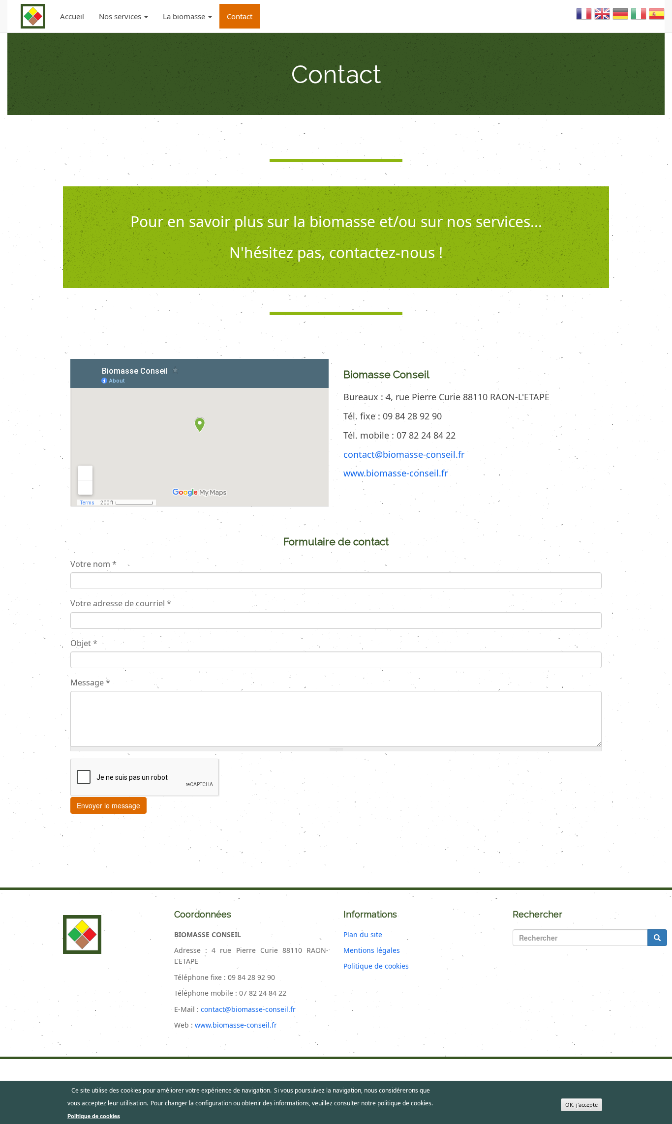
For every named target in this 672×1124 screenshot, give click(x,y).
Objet (83, 643)
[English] (602, 18)
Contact (239, 16)
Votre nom (93, 564)
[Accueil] (33, 16)
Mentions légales (371, 950)
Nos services (121, 16)
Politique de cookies (376, 966)
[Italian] (638, 18)
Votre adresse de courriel (120, 603)
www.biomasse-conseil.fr (395, 473)
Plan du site (362, 934)
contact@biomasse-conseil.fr (403, 454)
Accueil (72, 16)
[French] (584, 18)
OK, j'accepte (581, 1104)
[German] (620, 18)
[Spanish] (657, 18)
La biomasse (185, 16)
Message (90, 682)
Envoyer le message (108, 805)
